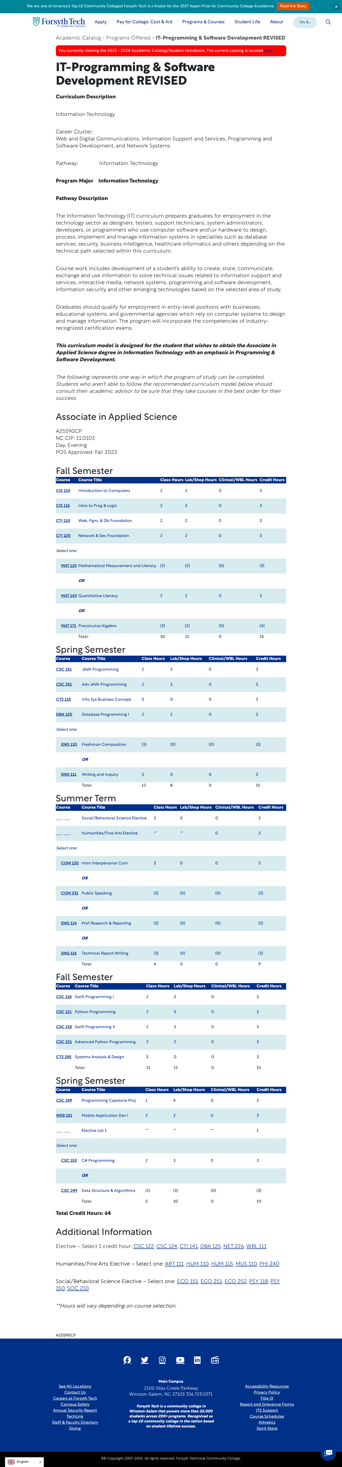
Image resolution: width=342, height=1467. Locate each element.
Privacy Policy (267, 1393)
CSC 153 (69, 1161)
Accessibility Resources (267, 1387)
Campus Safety (75, 1405)
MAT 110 (69, 566)
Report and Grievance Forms (267, 1405)
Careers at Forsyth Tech (75, 1399)
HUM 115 (222, 1264)
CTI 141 (189, 1246)
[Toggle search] (328, 22)
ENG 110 (69, 745)
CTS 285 (63, 1057)
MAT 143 (69, 596)
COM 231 (69, 893)
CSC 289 (64, 1101)
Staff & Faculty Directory (75, 1423)
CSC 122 (143, 1246)
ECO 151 (187, 1281)
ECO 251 (211, 1281)
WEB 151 (64, 1116)
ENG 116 (69, 954)
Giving (75, 1429)
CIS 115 (63, 506)
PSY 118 (258, 1281)
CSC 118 (64, 997)
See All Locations (75, 1387)
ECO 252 (236, 1281)
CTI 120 (63, 536)
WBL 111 (256, 1246)
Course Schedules (267, 1417)
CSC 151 (64, 670)
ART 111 (174, 1264)
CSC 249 (69, 1191)
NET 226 (233, 1246)
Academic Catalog (78, 38)
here (268, 51)
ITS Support (267, 1411)
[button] (305, 22)
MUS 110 (246, 1264)
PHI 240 (269, 1264)
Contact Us (75, 1393)
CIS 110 (63, 491)
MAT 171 (68, 626)
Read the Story (293, 6)
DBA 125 (210, 1246)
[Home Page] (59, 22)
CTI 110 (63, 521)
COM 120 (70, 863)
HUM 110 (197, 1264)
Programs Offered (128, 38)
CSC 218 (64, 1027)
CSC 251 (64, 685)
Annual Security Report (75, 1411)
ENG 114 (69, 924)
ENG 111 (68, 775)
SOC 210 (78, 1288)
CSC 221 (64, 1042)
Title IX (266, 1399)
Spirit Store (267, 1429)
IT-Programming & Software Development (220, 38)
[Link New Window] (127, 1360)
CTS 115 (63, 700)
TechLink (75, 1417)
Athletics (267, 1423)
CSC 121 (64, 1012)
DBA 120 (64, 715)
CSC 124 (166, 1246)
